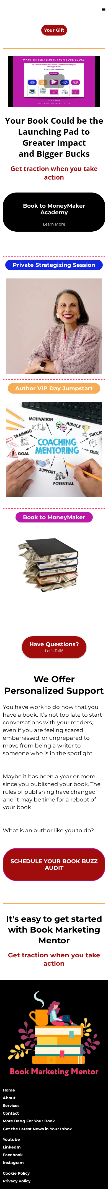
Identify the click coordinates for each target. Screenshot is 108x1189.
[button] (103, 10)
